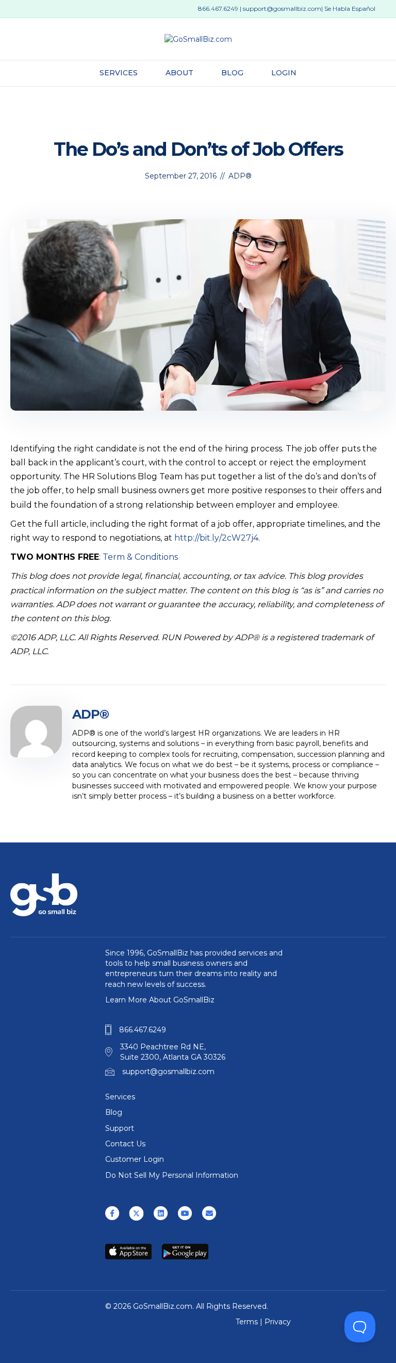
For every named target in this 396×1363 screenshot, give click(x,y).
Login (283, 72)
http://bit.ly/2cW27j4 (216, 538)
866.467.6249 (218, 8)
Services (119, 72)
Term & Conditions (140, 557)
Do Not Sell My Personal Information (171, 1175)
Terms (247, 1321)
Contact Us (125, 1143)
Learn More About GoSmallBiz (159, 999)
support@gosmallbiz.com (282, 8)
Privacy (278, 1321)
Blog (232, 72)
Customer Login (134, 1159)
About (179, 72)
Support (119, 1128)
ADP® (240, 176)
